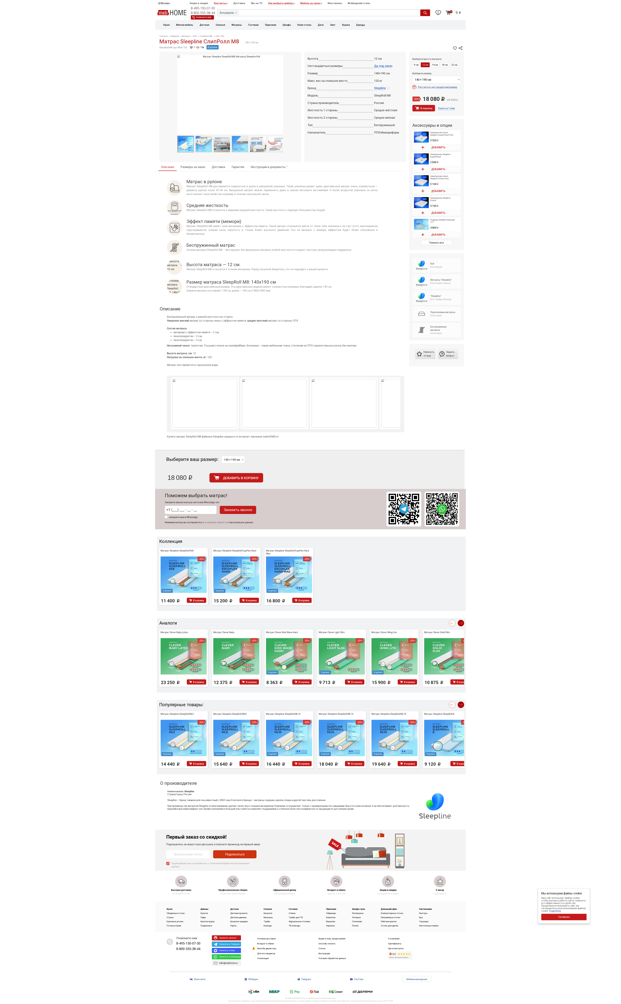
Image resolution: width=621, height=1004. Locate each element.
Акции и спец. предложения (331, 938)
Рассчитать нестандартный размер (437, 87)
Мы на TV (256, 3)
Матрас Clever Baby (223, 632)
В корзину (426, 108)
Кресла (204, 913)
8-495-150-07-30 (203, 8)
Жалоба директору (266, 948)
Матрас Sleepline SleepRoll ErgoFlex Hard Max (287, 552)
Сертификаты (394, 943)
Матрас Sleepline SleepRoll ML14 (336, 714)
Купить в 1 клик (446, 108)
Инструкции (324, 953)
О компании (393, 938)
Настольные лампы (429, 925)
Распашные (357, 913)
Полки (355, 925)
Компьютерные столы (392, 913)
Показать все (436, 242)
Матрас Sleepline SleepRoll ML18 (388, 714)
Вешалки (330, 921)
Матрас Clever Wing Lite (384, 632)
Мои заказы (335, 3)
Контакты (220, 3)
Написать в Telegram (229, 944)
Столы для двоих (389, 925)
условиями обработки (216, 522)
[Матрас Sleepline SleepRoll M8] (186, 144)
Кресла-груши (207, 921)
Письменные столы (390, 917)
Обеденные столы (176, 913)
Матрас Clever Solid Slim (437, 632)
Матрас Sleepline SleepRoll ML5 (177, 714)
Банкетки (330, 917)
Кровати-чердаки (239, 921)
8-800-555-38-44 (203, 13)
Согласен (564, 916)
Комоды (268, 925)
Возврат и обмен (265, 943)
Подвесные (206, 925)
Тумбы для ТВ (296, 917)
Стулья (170, 917)
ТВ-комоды (294, 925)
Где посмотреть (396, 948)
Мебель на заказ (310, 3)
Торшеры (424, 921)
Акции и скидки (199, 3)
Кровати (268, 913)
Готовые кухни (174, 925)
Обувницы (331, 913)
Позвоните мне (203, 17)
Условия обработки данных (332, 958)
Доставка (239, 3)
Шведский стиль (360, 3)
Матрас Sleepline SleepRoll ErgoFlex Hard (234, 550)
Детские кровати (238, 913)
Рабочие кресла (389, 921)
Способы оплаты (326, 943)
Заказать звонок (238, 510)
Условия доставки (266, 938)
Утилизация (263, 958)
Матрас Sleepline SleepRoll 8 (439, 714)
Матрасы (268, 917)
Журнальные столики (299, 921)
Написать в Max (227, 950)
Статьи (321, 948)
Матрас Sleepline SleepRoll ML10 (283, 714)
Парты (233, 925)
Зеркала (330, 925)
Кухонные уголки (175, 921)
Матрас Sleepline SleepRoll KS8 (177, 550)
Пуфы (203, 917)
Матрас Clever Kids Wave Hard (282, 632)
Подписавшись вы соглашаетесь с (210, 865)
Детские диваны (238, 917)
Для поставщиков (266, 953)
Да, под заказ (383, 66)
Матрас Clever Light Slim (332, 632)
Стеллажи (357, 921)
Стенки (292, 913)
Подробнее (555, 911)
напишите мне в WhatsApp (183, 517)
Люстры (423, 913)
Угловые (356, 917)
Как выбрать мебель (280, 3)
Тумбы (267, 921)
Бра (421, 917)
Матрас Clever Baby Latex (174, 632)
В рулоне (212, 47)
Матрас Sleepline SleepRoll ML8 (229, 714)
